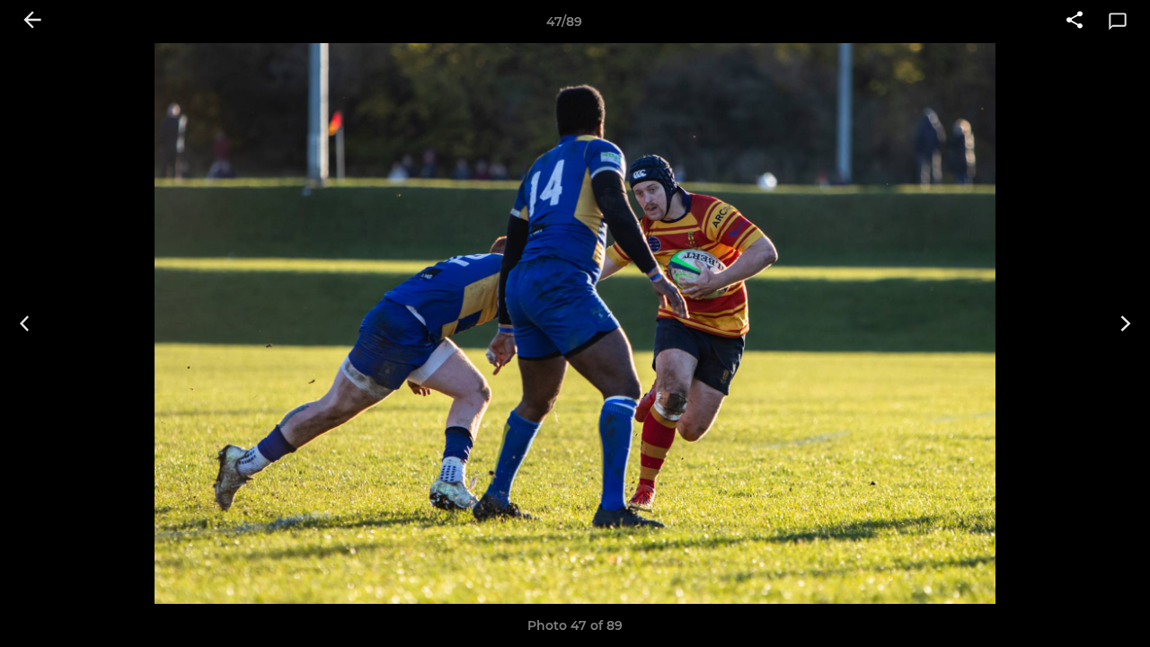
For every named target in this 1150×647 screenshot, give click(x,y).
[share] (1074, 21)
